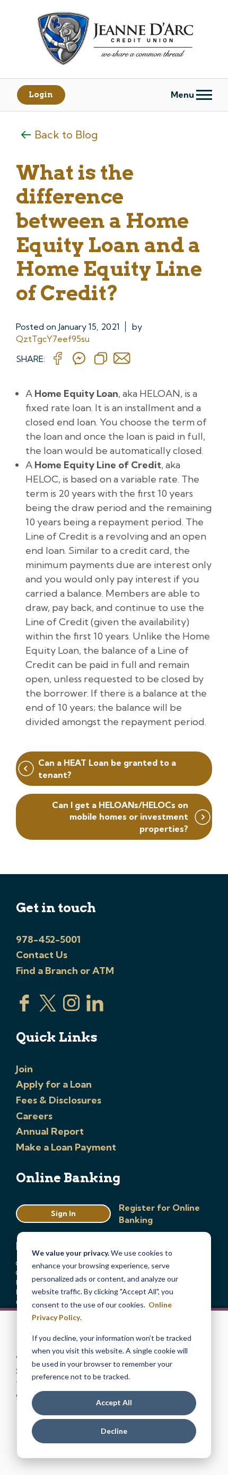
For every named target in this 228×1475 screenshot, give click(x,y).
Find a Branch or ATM (65, 970)
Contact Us (41, 955)
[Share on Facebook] (57, 359)
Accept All (114, 1402)
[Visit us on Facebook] (24, 1008)
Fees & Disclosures (58, 1100)
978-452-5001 (48, 939)
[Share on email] (121, 359)
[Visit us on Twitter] (47, 1008)
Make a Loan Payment (66, 1147)
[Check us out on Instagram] (71, 1008)
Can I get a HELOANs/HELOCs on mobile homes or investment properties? (120, 817)
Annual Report (50, 1131)
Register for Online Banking (159, 1213)
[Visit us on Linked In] (94, 1008)
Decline (114, 1430)
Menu (183, 94)
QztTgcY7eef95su (53, 338)
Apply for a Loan (54, 1084)
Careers (34, 1116)
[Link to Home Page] (114, 40)
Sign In (63, 1213)
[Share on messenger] (79, 359)
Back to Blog (66, 134)
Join (24, 1069)
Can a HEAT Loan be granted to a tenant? (107, 768)
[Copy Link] (100, 359)
